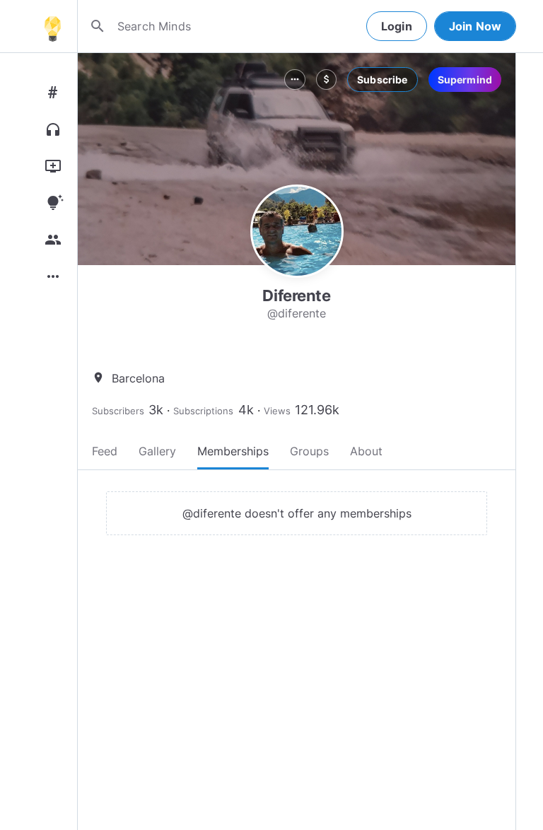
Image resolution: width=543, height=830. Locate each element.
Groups (309, 451)
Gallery (157, 451)
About (366, 451)
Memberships (233, 451)
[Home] (52, 26)
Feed (104, 451)
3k (155, 409)
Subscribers (118, 410)
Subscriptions (203, 410)
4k (246, 409)
